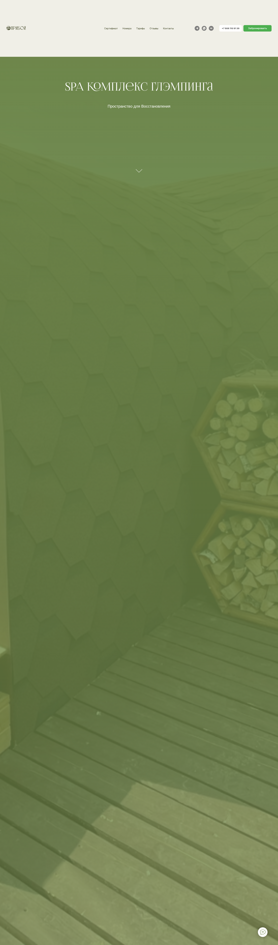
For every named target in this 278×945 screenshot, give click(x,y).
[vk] (211, 28)
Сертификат (111, 28)
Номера (127, 28)
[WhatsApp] (204, 28)
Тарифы (140, 28)
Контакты (168, 28)
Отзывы (154, 28)
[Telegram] (197, 28)
